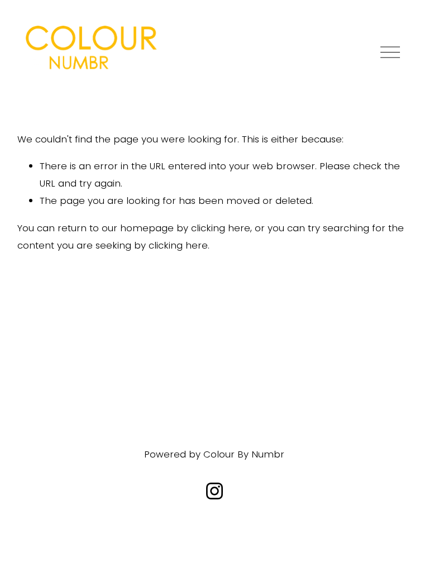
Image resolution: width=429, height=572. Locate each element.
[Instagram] (214, 491)
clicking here (220, 228)
